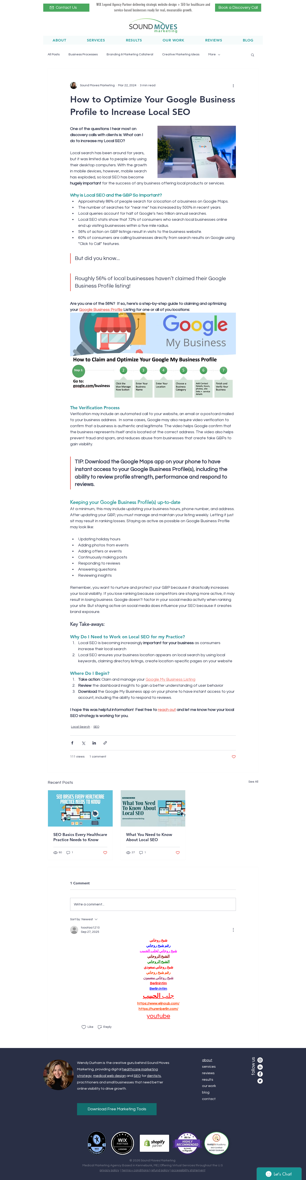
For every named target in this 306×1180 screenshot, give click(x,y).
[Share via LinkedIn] (94, 743)
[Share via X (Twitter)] (83, 743)
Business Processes (83, 54)
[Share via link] (105, 743)
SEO (96, 726)
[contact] (52, 7)
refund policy (160, 1170)
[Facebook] (260, 1074)
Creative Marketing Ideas (180, 54)
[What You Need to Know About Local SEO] (153, 808)
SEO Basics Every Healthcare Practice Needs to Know (80, 837)
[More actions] (233, 85)
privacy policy (109, 1170)
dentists (154, 1076)
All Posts (54, 54)
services (209, 1066)
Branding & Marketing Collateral (130, 54)
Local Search (80, 726)
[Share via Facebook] (72, 743)
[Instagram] (260, 1060)
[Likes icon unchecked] (84, 1027)
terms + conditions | (136, 1170)
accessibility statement (188, 1170)
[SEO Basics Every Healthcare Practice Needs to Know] (80, 808)
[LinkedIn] (260, 1067)
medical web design (109, 1076)
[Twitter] (260, 1081)
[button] (252, 54)
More (212, 54)
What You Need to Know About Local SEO (149, 837)
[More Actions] (233, 930)
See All (253, 781)
